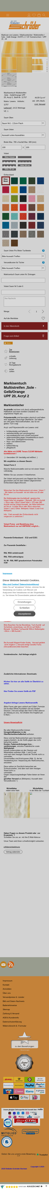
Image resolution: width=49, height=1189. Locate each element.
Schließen (24, 607)
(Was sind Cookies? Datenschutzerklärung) (21, 584)
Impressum (7, 573)
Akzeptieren (24, 613)
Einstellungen (24, 602)
